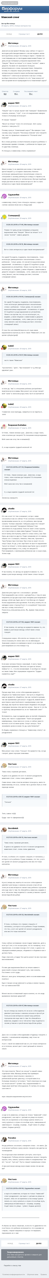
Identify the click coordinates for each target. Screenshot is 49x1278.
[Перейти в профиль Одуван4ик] (4, 196)
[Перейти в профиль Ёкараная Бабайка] (4, 426)
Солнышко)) (14, 215)
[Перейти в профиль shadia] (4, 510)
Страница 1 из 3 (24, 34)
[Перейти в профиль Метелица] (4, 44)
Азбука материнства (23, 26)
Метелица (11, 23)
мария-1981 (13, 103)
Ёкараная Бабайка (17, 425)
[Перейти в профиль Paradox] (4, 1139)
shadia (11, 508)
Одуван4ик (13, 194)
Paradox (12, 1138)
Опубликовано (19, 46)
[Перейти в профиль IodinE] (4, 347)
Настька (12, 764)
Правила (44, 1274)
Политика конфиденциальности (13, 1274)
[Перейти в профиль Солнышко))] (4, 217)
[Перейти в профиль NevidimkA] (4, 829)
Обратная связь (32, 1274)
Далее (40, 34)
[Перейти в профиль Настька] (4, 765)
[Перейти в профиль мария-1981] (4, 104)
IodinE (11, 346)
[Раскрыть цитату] (5, 225)
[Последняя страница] (46, 34)
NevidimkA (13, 828)
